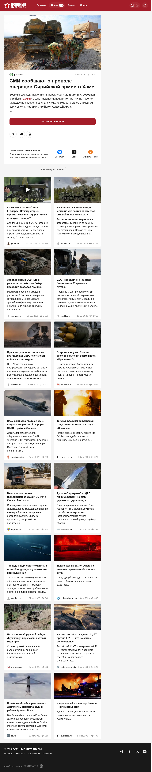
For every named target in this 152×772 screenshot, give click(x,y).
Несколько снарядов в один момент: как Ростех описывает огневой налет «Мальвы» (76, 211)
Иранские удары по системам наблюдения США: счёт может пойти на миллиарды (26, 356)
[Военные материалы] (15, 5)
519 (46, 736)
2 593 (45, 316)
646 (46, 598)
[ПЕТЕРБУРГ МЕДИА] (58, 667)
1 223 (45, 384)
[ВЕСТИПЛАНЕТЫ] (8, 457)
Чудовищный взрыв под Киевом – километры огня (77, 705)
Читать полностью (52, 121)
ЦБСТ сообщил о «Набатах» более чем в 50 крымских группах (74, 283)
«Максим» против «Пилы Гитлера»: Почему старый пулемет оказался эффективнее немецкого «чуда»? (27, 213)
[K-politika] (8, 529)
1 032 (95, 384)
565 (46, 667)
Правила (47, 753)
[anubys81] (8, 243)
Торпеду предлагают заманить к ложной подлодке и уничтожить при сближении (27, 569)
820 (96, 457)
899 (46, 457)
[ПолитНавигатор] (58, 598)
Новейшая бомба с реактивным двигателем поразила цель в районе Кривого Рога (26, 707)
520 (96, 667)
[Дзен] (145, 752)
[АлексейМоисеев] (8, 735)
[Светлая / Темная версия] (134, 5)
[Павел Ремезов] (8, 316)
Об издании (34, 753)
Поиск (83, 5)
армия (27, 98)
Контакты (20, 753)
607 (96, 598)
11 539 (45, 243)
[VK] (137, 752)
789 (46, 529)
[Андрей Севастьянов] (58, 243)
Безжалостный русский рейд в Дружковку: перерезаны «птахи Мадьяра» (26, 638)
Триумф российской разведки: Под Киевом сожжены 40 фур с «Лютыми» (76, 425)
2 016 (95, 316)
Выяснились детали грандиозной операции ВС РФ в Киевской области (26, 497)
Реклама (8, 753)
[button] (13, 134)
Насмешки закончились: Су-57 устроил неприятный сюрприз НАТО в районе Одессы (26, 425)
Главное (41, 5)
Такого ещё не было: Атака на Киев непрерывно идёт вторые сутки (76, 569)
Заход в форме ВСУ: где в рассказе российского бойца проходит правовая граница (24, 283)
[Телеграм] (122, 752)
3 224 (95, 243)
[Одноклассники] (129, 752)
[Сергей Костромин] (8, 384)
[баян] (11, 75)
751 (96, 529)
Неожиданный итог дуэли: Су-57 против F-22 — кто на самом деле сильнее (77, 638)
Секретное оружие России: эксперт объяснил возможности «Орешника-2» (76, 356)
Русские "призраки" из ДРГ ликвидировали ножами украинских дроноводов (73, 497)
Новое (57, 5)
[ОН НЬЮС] (58, 384)
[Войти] (145, 5)
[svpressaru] (58, 457)
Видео (71, 5)
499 (96, 736)
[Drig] (58, 529)
